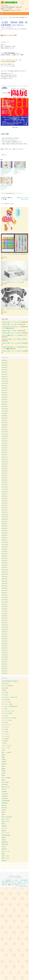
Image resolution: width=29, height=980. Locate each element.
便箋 (3, 754)
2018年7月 (4, 581)
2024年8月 (4, 415)
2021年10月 (4, 491)
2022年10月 (4, 464)
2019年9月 (4, 549)
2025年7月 (4, 390)
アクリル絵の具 (5, 699)
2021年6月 (4, 500)
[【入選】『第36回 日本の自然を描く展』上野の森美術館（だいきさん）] (6, 180)
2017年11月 (4, 599)
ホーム (3, 880)
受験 (3, 770)
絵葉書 (3, 830)
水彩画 (13, 193)
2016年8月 (4, 634)
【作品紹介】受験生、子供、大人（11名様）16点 (12, 343)
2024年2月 (4, 427)
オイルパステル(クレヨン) (7, 711)
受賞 (3, 768)
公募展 (3, 761)
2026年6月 (4, 365)
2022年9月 (4, 466)
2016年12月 (4, 625)
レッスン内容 (14, 880)
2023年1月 (4, 457)
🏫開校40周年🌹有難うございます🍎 (7, 198)
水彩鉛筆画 (4, 803)
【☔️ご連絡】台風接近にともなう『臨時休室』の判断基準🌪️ (15, 339)
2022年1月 (4, 484)
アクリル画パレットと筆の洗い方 (9, 697)
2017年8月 (4, 606)
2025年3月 (4, 399)
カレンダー (4, 715)
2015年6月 (4, 666)
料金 (3, 881)
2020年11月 (4, 516)
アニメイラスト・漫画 (6, 704)
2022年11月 (4, 461)
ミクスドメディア (5, 745)
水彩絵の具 (4, 793)
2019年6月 (4, 556)
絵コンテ (3, 828)
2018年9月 (4, 576)
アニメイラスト (5, 701)
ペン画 (3, 743)
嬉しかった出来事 (5, 777)
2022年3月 (4, 480)
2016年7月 (4, 636)
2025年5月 (4, 395)
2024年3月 (4, 424)
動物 (8, 193)
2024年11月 (4, 408)
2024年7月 (4, 418)
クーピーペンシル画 (6, 720)
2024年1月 (4, 429)
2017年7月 (4, 608)
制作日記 (3, 764)
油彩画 (3, 805)
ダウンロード (4, 727)
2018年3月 (4, 590)
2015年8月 (4, 661)
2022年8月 (4, 468)
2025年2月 (4, 401)
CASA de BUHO (4, 683)
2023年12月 (4, 431)
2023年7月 (4, 443)
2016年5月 (4, 641)
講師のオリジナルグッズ (23, 883)
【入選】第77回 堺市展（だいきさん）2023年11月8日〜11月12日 (20, 170)
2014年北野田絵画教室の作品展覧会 (9, 681)
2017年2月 (4, 620)
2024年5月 (4, 420)
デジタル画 (4, 729)
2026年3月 (4, 372)
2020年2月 (4, 537)
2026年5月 (4, 367)
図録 (3, 775)
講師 (3, 27)
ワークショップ (5, 747)
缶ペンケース (4, 832)
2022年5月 (4, 475)
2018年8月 (4, 579)
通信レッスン (4, 851)
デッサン (3, 731)
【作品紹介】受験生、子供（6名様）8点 (10, 324)
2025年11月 (4, 381)
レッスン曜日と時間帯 (23, 880)
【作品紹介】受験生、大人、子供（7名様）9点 (12, 322)
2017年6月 (4, 611)
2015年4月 (4, 671)
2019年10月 (4, 546)
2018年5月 (4, 585)
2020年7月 (4, 526)
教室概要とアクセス (9, 881)
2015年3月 (4, 673)
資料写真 (3, 849)
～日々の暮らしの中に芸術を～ (14, 876)
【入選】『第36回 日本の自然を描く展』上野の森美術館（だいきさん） (6, 185)
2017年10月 (4, 602)
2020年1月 (4, 539)
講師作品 (3, 844)
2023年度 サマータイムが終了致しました (22, 198)
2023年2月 (4, 454)
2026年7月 (4, 362)
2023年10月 (4, 436)
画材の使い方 (4, 821)
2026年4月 (4, 369)
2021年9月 (4, 493)
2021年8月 (4, 496)
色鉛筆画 (3, 842)
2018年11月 (4, 572)
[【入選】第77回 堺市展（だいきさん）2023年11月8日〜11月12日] (20, 164)
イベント (3, 708)
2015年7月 (4, 664)
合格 (3, 773)
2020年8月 (4, 523)
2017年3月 (4, 618)
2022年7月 (4, 470)
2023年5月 (4, 447)
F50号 (3, 193)
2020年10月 (4, 519)
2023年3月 (4, 452)
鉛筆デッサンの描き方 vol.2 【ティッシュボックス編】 (12, 282)
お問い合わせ (4, 883)
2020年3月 (4, 535)
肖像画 (3, 837)
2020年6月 (4, 528)
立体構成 (3, 826)
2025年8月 (4, 388)
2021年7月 (4, 498)
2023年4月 (4, 450)
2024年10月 (4, 411)
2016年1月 (4, 650)
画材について (4, 819)
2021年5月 (4, 503)
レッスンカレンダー (18, 881)
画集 (3, 823)
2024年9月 (4, 413)
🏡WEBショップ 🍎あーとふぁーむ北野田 (10, 884)
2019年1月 (4, 567)
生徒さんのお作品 (5, 816)
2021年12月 (4, 487)
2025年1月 (4, 404)
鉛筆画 (3, 860)
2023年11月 (4, 434)
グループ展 (4, 722)
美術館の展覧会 (5, 835)
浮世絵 (3, 809)
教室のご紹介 (4, 787)
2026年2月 (4, 374)
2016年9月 (4, 631)
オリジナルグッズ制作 (6, 713)
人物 (3, 750)
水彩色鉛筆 (4, 796)
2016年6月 (4, 638)
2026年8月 (4, 360)
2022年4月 (4, 477)
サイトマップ (22, 884)
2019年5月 (4, 558)
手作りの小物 (4, 782)
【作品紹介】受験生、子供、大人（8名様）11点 (12, 332)
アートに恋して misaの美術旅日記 (9, 706)
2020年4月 (4, 533)
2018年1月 (4, 595)
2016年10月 (4, 629)
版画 (3, 814)
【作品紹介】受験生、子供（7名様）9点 (10, 330)
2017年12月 (4, 597)
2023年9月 (4, 438)
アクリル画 (4, 692)
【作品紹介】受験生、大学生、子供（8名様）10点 (12, 351)
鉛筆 (3, 853)
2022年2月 (4, 482)
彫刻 (3, 780)
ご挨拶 (3, 690)
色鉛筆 (3, 839)
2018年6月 (4, 583)
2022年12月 (4, 459)
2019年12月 (4, 542)
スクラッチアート (5, 724)
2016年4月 (4, 643)
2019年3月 (4, 562)
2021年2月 (4, 510)
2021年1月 (4, 512)
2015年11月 (4, 654)
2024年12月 (4, 406)
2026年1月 (4, 376)
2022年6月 (4, 473)
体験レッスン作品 (5, 752)
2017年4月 (4, 615)
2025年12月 (4, 378)
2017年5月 (4, 613)
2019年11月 (4, 544)
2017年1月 (4, 622)
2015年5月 (4, 668)
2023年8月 (4, 441)
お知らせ (5, 17)
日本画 (3, 789)
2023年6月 (4, 445)
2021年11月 (4, 489)
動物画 (10, 193)
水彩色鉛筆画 (4, 800)
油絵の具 (3, 807)
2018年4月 (4, 588)
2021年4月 (4, 505)
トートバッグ (4, 734)
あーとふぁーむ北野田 (6, 685)
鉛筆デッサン (4, 855)
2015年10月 (4, 657)
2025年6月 (4, 392)
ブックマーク (20, 193)
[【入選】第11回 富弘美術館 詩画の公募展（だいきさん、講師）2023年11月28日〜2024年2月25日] (6, 164)
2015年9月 (4, 659)
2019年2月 (4, 565)
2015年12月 (4, 652)
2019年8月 (4, 551)
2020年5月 (4, 530)
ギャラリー (26, 881)
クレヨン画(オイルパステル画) (8, 717)
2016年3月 (4, 645)
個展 (3, 757)
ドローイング (4, 736)
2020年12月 (4, 514)
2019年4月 (4, 560)
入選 (6, 193)
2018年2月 (4, 592)
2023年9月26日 (9, 27)
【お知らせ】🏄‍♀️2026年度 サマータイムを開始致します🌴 (14, 335)
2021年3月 (4, 507)
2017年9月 (4, 604)
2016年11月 (4, 627)
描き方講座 (4, 784)
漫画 (3, 812)
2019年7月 (4, 553)
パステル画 (4, 738)
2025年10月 (4, 383)
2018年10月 (4, 574)
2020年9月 (4, 521)
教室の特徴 (8, 880)
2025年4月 (4, 397)
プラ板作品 (4, 741)
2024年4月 (4, 422)
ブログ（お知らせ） (13, 883)
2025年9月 (4, 385)
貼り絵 (3, 846)
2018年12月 (4, 569)
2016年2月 (4, 648)
